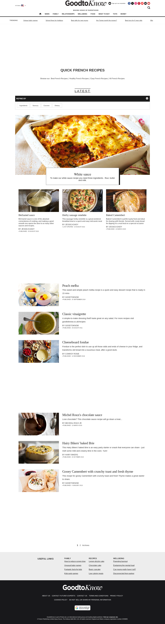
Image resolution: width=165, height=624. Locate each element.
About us (46, 596)
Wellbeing (82, 14)
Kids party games (71, 573)
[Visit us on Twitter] (132, 3)
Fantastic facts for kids (73, 569)
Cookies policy (60, 600)
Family (55, 14)
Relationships (68, 14)
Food (93, 14)
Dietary (57, 105)
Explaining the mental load (123, 565)
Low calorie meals (96, 573)
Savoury (35, 105)
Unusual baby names (72, 565)
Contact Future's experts (63, 596)
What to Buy (104, 14)
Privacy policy (116, 596)
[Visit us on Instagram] (135, 3)
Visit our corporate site (110, 617)
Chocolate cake (95, 565)
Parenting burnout (120, 561)
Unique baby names (30, 20)
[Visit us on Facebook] (129, 3)
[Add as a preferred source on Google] (82, 607)
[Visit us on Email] (145, 3)
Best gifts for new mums (79, 20)
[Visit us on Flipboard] (142, 3)
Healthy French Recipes (79, 78)
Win (151, 20)
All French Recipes (117, 78)
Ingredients (23, 105)
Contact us (82, 596)
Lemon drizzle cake (96, 561)
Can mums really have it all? (124, 569)
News (47, 14)
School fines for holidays (54, 20)
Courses (47, 105)
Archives (85, 545)
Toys (115, 14)
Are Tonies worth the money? (106, 20)
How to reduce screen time (75, 561)
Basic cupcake (94, 569)
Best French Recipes (59, 78)
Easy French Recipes (99, 78)
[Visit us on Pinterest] (139, 3)
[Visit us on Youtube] (148, 3)
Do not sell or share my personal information (90, 600)
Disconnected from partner (123, 573)
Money (123, 14)
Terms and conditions (98, 596)
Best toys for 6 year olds (133, 20)
